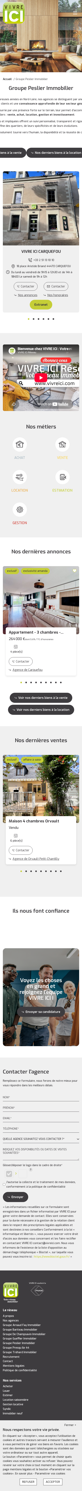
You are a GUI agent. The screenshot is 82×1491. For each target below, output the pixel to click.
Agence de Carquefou (28, 670)
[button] (41, 251)
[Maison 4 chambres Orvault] (41, 789)
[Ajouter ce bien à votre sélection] (75, 571)
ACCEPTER (53, 1482)
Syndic (7, 1409)
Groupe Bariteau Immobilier (20, 1330)
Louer (6, 1391)
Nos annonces (27, 295)
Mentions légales (13, 1366)
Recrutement (11, 1357)
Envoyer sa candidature (43, 1012)
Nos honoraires (57, 295)
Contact (8, 1361)
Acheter (8, 1386)
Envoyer (17, 1197)
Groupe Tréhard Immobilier (20, 1352)
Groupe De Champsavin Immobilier (24, 1334)
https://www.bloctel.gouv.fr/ (52, 1257)
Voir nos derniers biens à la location (43, 710)
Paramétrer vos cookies (50, 1473)
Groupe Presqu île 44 (16, 1348)
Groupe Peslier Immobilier (19, 1343)
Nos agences (11, 1320)
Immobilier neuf (13, 1413)
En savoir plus (24, 1473)
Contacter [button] (58, 286)
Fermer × (70, 1425)
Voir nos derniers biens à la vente (43, 698)
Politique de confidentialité (20, 1370)
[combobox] (41, 1139)
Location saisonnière (15, 1400)
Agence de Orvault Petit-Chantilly (36, 859)
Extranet (41, 305)
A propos (8, 1316)
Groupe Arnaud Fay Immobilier (22, 1325)
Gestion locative (13, 1404)
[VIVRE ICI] (14, 12)
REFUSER (28, 1482)
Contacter (27, 286)
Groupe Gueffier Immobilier (20, 1338)
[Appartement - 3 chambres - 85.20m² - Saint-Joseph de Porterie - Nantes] (41, 600)
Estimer (8, 1395)
